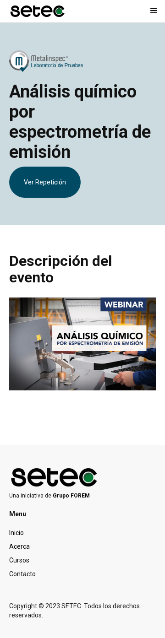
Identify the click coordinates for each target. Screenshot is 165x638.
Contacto (22, 574)
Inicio (16, 532)
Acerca (19, 546)
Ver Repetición (45, 182)
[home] (38, 11)
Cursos (19, 560)
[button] (154, 11)
